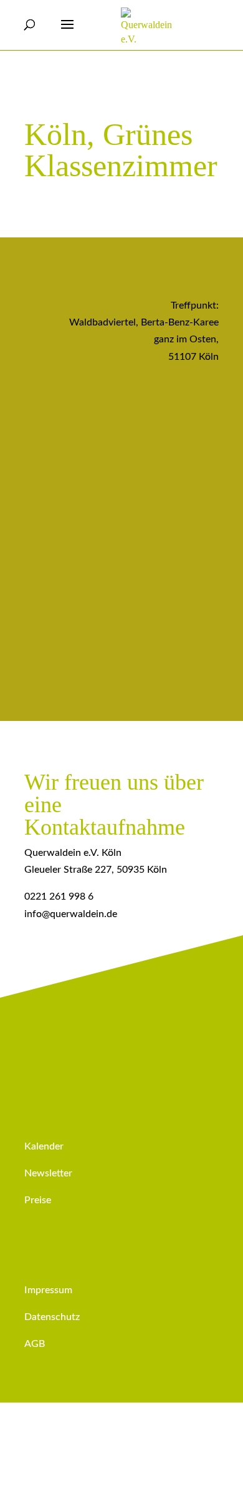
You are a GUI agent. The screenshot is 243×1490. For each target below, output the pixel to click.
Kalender (44, 1146)
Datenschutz (52, 1317)
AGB (34, 1344)
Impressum (48, 1290)
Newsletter (48, 1173)
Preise (37, 1200)
